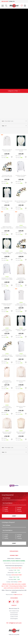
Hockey (6, 511)
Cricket (6, 507)
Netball (19, 509)
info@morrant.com (18, 594)
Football (19, 507)
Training (19, 511)
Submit (14, 516)
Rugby (6, 509)
